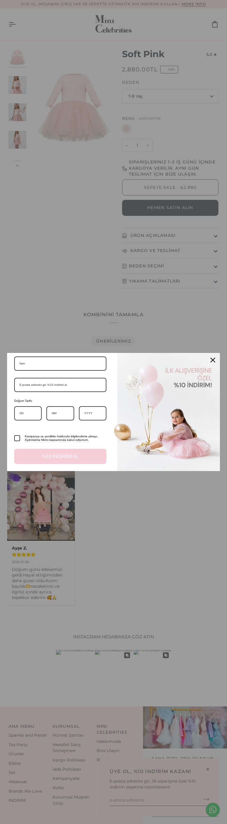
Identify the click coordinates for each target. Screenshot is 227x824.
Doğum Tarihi (23, 400)
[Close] (213, 360)
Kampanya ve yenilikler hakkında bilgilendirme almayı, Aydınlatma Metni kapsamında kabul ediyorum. (61, 438)
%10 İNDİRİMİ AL (60, 456)
